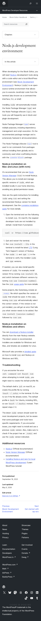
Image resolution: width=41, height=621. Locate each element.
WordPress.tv (9, 557)
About (4, 525)
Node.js (13, 75)
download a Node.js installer (21, 332)
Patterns (25, 537)
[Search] (26, 24)
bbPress (7, 573)
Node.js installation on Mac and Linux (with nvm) (16, 165)
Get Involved (27, 545)
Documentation (8, 549)
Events (24, 549)
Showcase (26, 525)
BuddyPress (8, 577)
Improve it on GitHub (11, 496)
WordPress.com (10, 564)
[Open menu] (37, 3)
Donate (26, 553)
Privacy (5, 537)
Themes (25, 529)
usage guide (19, 284)
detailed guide (30, 351)
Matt (5, 568)
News (4, 529)
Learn (4, 545)
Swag (25, 557)
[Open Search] (30, 3)
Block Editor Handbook (18, 17)
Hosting (5, 533)
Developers (7, 553)
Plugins (24, 533)
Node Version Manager (15, 452)
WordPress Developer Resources (15, 10)
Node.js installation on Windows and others (14, 325)
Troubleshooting (11, 365)
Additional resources (13, 443)
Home (4, 17)
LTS (30, 247)
